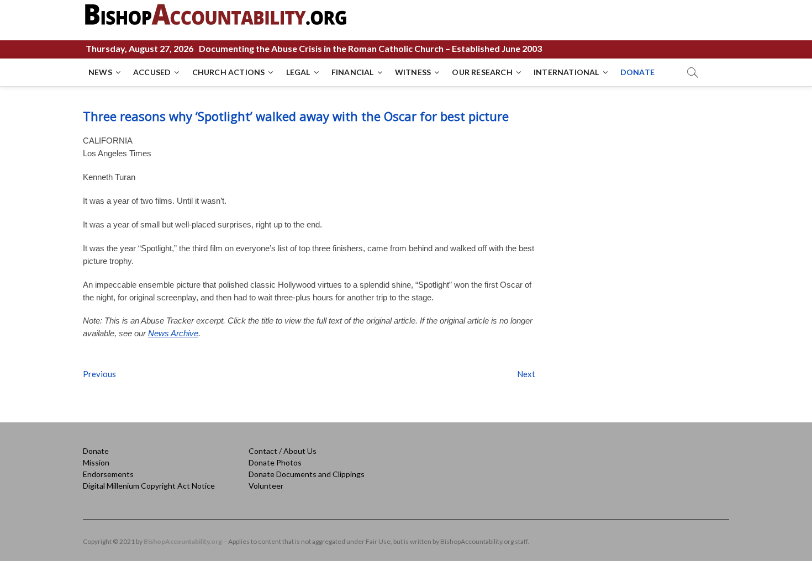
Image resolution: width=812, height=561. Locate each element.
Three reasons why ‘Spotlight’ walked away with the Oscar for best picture (296, 116)
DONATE (637, 72)
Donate (96, 451)
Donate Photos (275, 462)
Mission (96, 462)
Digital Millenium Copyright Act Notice (149, 485)
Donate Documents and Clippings (307, 474)
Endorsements (108, 474)
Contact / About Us (283, 451)
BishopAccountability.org (183, 541)
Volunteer (266, 485)
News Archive (173, 333)
